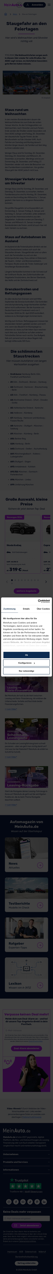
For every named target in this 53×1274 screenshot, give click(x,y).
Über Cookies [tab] (43, 609)
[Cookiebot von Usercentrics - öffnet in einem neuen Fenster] (38, 601)
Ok (26, 655)
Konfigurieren (25, 663)
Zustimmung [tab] (9, 609)
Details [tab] (26, 609)
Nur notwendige (26, 671)
